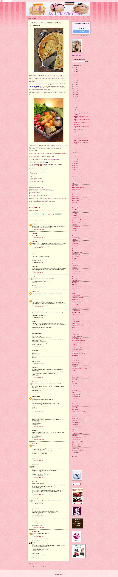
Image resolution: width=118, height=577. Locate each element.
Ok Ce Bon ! (74, 383)
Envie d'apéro (74, 258)
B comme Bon (74, 192)
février (76, 150)
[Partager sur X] (58, 214)
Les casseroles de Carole (76, 331)
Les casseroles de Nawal (76, 332)
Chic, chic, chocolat (75, 217)
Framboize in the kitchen (76, 271)
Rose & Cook (74, 420)
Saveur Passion (75, 424)
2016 (74, 88)
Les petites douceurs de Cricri (77, 345)
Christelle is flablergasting (77, 220)
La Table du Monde (75, 319)
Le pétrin (73, 327)
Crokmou (74, 239)
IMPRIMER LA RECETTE (34, 207)
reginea (33, 443)
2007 (74, 167)
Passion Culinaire (75, 398)
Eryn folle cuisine (75, 260)
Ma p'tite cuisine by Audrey (77, 360)
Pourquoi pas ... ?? (75, 407)
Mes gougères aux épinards (77, 375)
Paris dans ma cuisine (76, 394)
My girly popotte (75, 377)
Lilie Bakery (74, 357)
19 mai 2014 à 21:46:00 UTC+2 (38, 494)
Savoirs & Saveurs (75, 428)
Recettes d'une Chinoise (76, 416)
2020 (74, 80)
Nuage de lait (74, 379)
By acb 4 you (74, 202)
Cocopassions (74, 228)
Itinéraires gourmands (76, 288)
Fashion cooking (75, 265)
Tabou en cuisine (75, 431)
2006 (74, 169)
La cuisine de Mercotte (76, 310)
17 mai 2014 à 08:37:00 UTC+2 (38, 247)
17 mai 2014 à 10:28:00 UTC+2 (38, 287)
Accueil (48, 564)
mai (75, 109)
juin (75, 107)
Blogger (61, 574)
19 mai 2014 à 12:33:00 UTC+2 (38, 460)
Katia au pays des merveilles (77, 297)
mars (76, 148)
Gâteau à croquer (75, 273)
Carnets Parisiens (75, 209)
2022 (74, 76)
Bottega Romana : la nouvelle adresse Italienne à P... (81, 116)
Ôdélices (73, 381)
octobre (76, 98)
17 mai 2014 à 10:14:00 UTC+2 (38, 272)
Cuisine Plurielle (75, 245)
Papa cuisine (74, 388)
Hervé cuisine (74, 282)
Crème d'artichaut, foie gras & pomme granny (81, 130)
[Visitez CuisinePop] (76, 484)
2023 (74, 73)
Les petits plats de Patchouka (77, 347)
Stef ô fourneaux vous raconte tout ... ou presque (81, 429)
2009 (74, 163)
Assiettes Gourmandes (76, 189)
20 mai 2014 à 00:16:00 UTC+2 (38, 503)
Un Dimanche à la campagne (77, 441)
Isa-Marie (34, 367)
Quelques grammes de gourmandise (78, 411)
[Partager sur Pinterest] (61, 214)
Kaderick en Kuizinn (76, 295)
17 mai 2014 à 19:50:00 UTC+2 (38, 317)
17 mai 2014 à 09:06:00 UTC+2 (38, 262)
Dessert (38, 216)
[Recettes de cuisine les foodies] (77, 504)
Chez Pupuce (74, 213)
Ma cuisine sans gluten (76, 359)
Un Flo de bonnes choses (76, 442)
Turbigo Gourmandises (76, 437)
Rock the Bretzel (75, 418)
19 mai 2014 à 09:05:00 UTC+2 (38, 426)
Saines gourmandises (76, 422)
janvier (76, 152)
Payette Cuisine (75, 400)
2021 (74, 78)
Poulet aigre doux (77, 124)
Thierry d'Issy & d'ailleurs (77, 433)
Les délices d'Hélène (76, 334)
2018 (74, 84)
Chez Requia (74, 215)
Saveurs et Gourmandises (77, 426)
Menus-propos (74, 373)
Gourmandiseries (75, 278)
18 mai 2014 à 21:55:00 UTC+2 (38, 411)
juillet (76, 105)
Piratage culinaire (75, 403)
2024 (74, 71)
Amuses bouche (75, 185)
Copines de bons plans (76, 237)
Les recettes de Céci (75, 351)
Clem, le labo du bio (76, 226)
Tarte (44, 216)
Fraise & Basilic (75, 269)
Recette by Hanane (75, 414)
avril (76, 146)
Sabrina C (34, 531)
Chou (33, 416)
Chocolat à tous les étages (77, 219)
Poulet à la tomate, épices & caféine (81, 140)
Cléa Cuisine (74, 224)
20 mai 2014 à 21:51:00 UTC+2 (38, 536)
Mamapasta (74, 370)
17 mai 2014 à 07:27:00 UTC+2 (38, 229)
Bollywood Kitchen (75, 198)
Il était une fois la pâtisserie (77, 286)
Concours (35, 216)
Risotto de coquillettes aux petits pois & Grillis (81, 113)
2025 (74, 69)
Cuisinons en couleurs (76, 248)
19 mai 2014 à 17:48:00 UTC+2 (38, 477)
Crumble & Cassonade (76, 241)
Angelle (34, 266)
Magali (33, 223)
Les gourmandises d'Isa (76, 338)
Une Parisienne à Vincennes (77, 450)
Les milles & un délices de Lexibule (78, 340)
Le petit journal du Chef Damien (78, 325)
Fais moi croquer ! (75, 263)
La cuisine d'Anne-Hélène (77, 303)
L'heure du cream (75, 299)
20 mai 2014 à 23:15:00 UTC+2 (38, 555)
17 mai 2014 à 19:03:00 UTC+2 (38, 306)
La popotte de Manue (76, 318)
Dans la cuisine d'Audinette (77, 250)
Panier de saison (75, 387)
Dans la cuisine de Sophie (77, 252)
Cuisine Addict (75, 243)
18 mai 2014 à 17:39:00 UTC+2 (38, 363)
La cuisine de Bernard (76, 304)
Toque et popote (75, 435)
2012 (74, 157)
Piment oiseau (74, 401)
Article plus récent (32, 564)
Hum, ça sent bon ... (75, 284)
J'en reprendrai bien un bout (77, 290)
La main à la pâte (75, 316)
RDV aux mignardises (76, 413)
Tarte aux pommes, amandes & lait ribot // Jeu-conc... (82, 127)
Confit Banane (74, 230)
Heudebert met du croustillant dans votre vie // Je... (82, 120)
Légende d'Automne (76, 329)
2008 (74, 165)
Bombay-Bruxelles (75, 200)
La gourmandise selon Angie (77, 314)
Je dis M (73, 293)
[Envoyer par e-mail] (55, 214)
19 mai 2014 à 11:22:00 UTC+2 (38, 439)
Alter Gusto (74, 183)
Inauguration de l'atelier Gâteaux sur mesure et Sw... (81, 137)
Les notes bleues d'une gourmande (78, 342)
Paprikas (73, 392)
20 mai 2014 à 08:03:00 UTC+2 (38, 517)
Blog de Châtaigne (75, 196)
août (75, 103)
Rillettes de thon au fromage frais (80, 122)
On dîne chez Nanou (76, 385)
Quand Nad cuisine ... (76, 409)
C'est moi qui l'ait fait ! (76, 207)
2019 (74, 82)
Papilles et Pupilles (75, 390)
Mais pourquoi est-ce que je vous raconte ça (80, 368)
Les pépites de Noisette (76, 344)
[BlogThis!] (57, 214)
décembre (77, 94)
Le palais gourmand (75, 323)
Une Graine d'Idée (75, 448)
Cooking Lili (74, 234)
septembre (77, 100)
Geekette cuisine (75, 275)
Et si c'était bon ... (75, 262)
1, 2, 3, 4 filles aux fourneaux (77, 176)
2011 (74, 159)
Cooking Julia (74, 232)
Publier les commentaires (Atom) (39, 566)
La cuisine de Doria (75, 306)
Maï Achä (74, 366)
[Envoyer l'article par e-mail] (53, 214)
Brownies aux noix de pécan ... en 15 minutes (81, 142)
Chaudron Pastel (75, 211)
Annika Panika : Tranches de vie (78, 187)
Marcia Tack (74, 372)
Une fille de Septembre (76, 446)
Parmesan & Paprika (76, 396)
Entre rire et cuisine (75, 256)
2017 (74, 86)
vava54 (33, 241)
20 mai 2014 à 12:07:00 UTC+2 (38, 527)
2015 (74, 90)
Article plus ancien (64, 564)
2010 (74, 161)
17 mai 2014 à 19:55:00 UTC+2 (38, 329)
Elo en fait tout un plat (76, 254)
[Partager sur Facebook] (59, 214)
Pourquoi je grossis (75, 405)
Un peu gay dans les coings (77, 444)
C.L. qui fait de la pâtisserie (77, 204)
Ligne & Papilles (75, 355)
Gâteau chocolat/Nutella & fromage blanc (82, 133)
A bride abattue (75, 178)
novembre (77, 96)
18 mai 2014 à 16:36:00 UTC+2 (38, 346)
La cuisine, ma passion (76, 312)
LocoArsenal (35, 540)
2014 (74, 92)
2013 (74, 155)
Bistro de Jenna (75, 194)
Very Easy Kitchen (75, 452)
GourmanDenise (75, 276)
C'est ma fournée (75, 206)
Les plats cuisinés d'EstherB (77, 349)
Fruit (41, 216)
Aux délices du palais (76, 191)
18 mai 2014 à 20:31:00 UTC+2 (38, 377)
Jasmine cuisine (75, 291)
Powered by (78, 35)
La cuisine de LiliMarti (76, 308)
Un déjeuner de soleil (76, 439)
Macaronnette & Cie (76, 362)
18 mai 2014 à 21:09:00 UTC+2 (38, 392)
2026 (74, 67)
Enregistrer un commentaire (36, 557)
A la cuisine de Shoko (76, 179)
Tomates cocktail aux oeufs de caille (81, 135)
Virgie (33, 233)
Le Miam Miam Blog (76, 321)
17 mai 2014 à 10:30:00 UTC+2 (38, 295)
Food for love (74, 267)
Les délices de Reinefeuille (77, 336)
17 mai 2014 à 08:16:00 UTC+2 (38, 237)
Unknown (34, 291)
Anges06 (34, 498)
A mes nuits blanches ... (76, 181)
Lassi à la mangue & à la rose (79, 111)
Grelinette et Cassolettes (76, 280)
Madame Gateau (75, 364)
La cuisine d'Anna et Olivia (77, 301)
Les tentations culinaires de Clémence (79, 353)
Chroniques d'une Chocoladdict (78, 222)
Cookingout (74, 235)
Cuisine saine (74, 247)
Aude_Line (34, 396)
